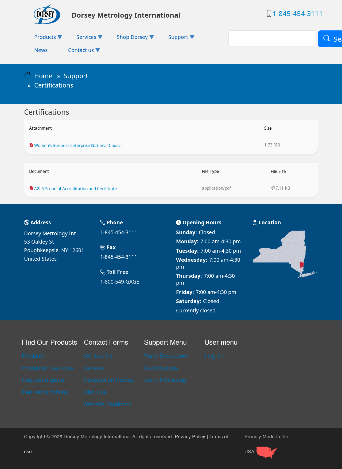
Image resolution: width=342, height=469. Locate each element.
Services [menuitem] (81, 38)
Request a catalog (45, 391)
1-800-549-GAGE (119, 281)
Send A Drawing (165, 379)
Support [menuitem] (173, 38)
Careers (94, 367)
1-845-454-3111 (298, 13)
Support (76, 75)
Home (43, 75)
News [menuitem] (41, 50)
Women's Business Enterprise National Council (78, 145)
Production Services (48, 367)
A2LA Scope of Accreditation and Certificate (75, 189)
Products (33, 355)
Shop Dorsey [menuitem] (127, 38)
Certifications (161, 367)
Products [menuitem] (40, 38)
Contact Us (98, 355)
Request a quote (43, 379)
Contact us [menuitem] (76, 51)
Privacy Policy (190, 436)
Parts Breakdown (166, 355)
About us (95, 391)
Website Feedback (107, 403)
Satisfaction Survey (109, 379)
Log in (213, 355)
